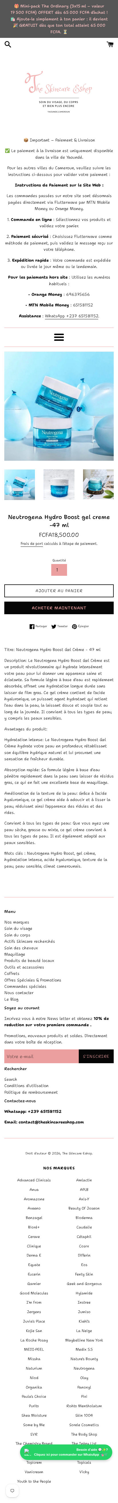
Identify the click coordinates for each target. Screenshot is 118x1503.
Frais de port (32, 543)
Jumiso (84, 1311)
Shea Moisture (34, 1415)
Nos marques (16, 922)
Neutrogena (84, 1368)
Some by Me (34, 1424)
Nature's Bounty (84, 1358)
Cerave (34, 1236)
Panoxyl (84, 1387)
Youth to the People (34, 1481)
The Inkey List (84, 1443)
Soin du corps (17, 935)
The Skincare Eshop (77, 1153)
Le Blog (11, 999)
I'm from (34, 1302)
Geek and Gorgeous (84, 1283)
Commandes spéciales (25, 986)
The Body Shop (84, 1434)
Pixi (84, 1396)
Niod (34, 1377)
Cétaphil (84, 1236)
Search (10, 1079)
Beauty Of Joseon (84, 1208)
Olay (84, 1377)
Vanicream (34, 1471)
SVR (34, 1434)
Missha (34, 1358)
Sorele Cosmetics (84, 1424)
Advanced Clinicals (34, 1180)
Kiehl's (84, 1321)
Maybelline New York (84, 1340)
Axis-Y (84, 1199)
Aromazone (34, 1199)
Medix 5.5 (84, 1349)
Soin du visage (18, 928)
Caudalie (84, 1227)
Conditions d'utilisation (26, 1085)
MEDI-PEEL (34, 1349)
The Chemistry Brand (33, 1443)
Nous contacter (19, 992)
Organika (34, 1387)
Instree (84, 1302)
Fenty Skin (84, 1274)
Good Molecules (34, 1293)
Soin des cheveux (21, 947)
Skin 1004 (84, 1415)
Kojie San (34, 1330)
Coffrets (11, 973)
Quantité (59, 560)
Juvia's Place (34, 1321)
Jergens (34, 1311)
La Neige (84, 1330)
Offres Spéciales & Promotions (32, 980)
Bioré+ (34, 1227)
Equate (34, 1264)
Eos (84, 1264)
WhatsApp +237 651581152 (71, 315)
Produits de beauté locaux (29, 960)
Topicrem (34, 1462)
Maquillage (14, 954)
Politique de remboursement (31, 1092)
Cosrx (84, 1246)
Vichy (84, 1471)
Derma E (34, 1255)
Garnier (34, 1283)
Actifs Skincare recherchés (29, 941)
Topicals (84, 1462)
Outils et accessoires (24, 967)
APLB (84, 1189)
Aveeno (34, 1208)
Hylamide (84, 1293)
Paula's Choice (34, 1396)
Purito (34, 1405)
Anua (34, 1189)
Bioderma (84, 1217)
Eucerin (34, 1274)
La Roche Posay (34, 1340)
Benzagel (34, 1217)
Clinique (34, 1246)
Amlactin (84, 1180)
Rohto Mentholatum (84, 1405)
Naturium (34, 1368)
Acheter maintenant (59, 607)
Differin (84, 1255)
